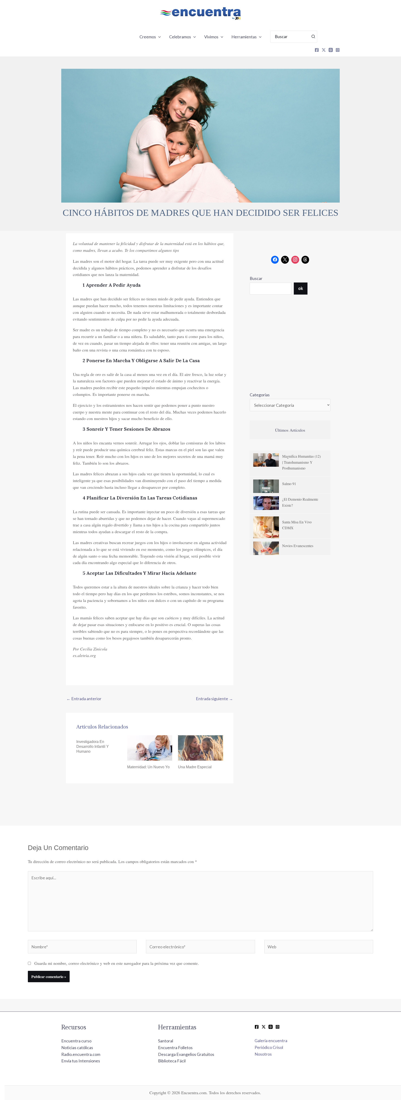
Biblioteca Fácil (172, 1060)
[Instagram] (338, 50)
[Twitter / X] (264, 1027)
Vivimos (211, 36)
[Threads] (331, 50)
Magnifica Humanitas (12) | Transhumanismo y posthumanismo (301, 462)
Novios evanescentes (297, 545)
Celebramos (180, 36)
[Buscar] (313, 37)
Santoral (165, 1040)
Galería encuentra (271, 1040)
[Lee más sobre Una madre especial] (200, 747)
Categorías (260, 394)
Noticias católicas (77, 1047)
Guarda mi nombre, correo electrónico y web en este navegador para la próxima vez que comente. (116, 963)
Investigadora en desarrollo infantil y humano (92, 746)
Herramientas (244, 36)
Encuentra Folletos (175, 1047)
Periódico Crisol (269, 1047)
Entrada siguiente (214, 698)
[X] (324, 50)
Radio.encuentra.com (80, 1054)
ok (300, 288)
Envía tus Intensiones (80, 1060)
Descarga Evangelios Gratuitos (186, 1054)
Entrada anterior (83, 698)
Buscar (256, 278)
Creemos (147, 36)
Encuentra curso (76, 1040)
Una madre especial (195, 767)
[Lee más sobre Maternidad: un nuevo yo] (149, 747)
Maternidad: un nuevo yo (148, 767)
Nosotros (263, 1054)
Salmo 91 (289, 483)
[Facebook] (317, 50)
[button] (158, 36)
